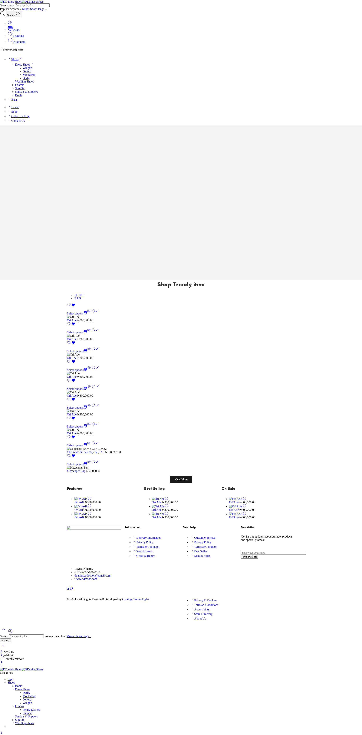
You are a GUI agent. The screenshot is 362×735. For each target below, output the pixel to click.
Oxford (27, 71)
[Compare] (95, 313)
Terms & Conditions (206, 605)
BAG (77, 298)
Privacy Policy (145, 542)
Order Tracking (20, 116)
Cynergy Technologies (135, 599)
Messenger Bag (76, 471)
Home (15, 107)
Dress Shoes (22, 64)
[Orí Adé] (81, 498)
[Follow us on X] (68, 589)
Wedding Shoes (24, 81)
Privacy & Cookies (205, 600)
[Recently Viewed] (10, 632)
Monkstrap (29, 74)
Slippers (27, 713)
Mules (26, 9)
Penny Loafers (31, 709)
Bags (14, 99)
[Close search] (3, 648)
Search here (7, 5)
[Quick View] (89, 313)
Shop (14, 111)
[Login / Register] (10, 23)
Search (11, 15)
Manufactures (202, 555)
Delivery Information (148, 537)
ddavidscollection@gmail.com (92, 575)
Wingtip (27, 68)
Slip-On (20, 88)
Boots (18, 95)
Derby (26, 78)
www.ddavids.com (85, 579)
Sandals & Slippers (26, 91)
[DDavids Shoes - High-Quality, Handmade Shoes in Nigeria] (21, 1)
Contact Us (18, 120)
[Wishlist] (71, 305)
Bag (10, 679)
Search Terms (144, 551)
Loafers (19, 84)
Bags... (42, 9)
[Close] (2, 651)
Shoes (34, 9)
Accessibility (201, 609)
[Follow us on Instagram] (71, 589)
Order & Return (145, 555)
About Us (200, 618)
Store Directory (203, 614)
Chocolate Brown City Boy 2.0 (86, 452)
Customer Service (204, 537)
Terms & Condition (147, 546)
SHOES (79, 295)
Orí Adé (72, 320)
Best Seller (200, 551)
